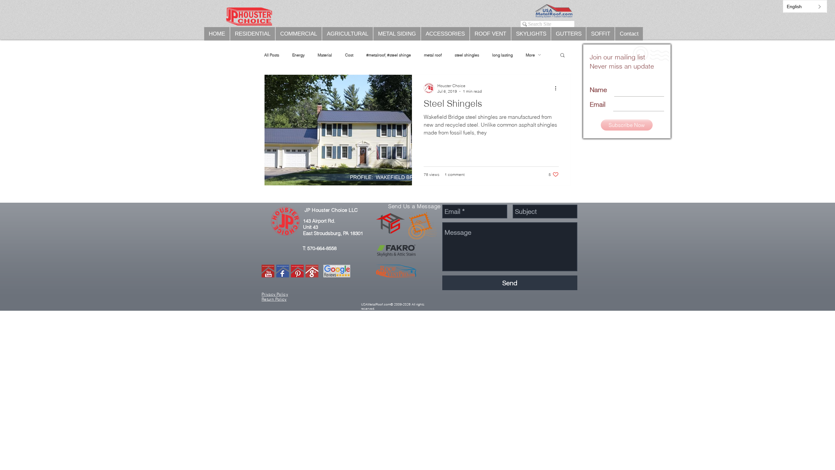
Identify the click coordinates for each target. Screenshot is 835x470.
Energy (298, 55)
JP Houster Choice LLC (331, 210)
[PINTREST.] (297, 271)
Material (325, 55)
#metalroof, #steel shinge (388, 55)
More (530, 55)
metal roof (433, 55)
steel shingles (467, 55)
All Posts (271, 55)
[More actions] (558, 88)
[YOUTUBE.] (268, 271)
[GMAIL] (312, 271)
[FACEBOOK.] (282, 271)
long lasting (502, 55)
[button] (562, 55)
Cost (349, 55)
